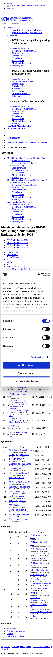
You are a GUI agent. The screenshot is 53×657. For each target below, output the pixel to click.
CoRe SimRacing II (17, 402)
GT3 (9, 259)
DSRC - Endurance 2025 (17, 242)
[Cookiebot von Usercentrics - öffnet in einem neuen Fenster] (38, 274)
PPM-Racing (15, 426)
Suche (9, 3)
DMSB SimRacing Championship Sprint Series (27, 158)
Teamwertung (12, 252)
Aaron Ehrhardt (14, 391)
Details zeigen (37, 357)
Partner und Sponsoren (16, 128)
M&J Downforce (16, 477)
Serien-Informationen (21, 48)
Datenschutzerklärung (16, 631)
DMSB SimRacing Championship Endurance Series (29, 142)
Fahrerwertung (13, 254)
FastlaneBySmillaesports (19, 410)
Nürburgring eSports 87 (19, 454)
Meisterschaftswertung (21, 63)
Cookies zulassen (26, 365)
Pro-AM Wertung (14, 257)
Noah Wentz (21, 400)
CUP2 (9, 262)
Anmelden (11, 8)
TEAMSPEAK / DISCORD (19, 126)
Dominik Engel (14, 406)
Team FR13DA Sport (18, 459)
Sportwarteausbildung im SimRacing (27, 32)
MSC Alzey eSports (17, 388)
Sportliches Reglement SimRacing (26, 30)
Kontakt (41, 6)
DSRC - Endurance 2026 (17, 240)
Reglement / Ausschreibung (24, 51)
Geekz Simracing (16, 491)
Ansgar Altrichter (14, 414)
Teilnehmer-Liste (19, 56)
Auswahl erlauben (26, 373)
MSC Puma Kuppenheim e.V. (22, 450)
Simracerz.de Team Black (20, 464)
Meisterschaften (13, 35)
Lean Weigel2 (13, 436)
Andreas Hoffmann (15, 430)
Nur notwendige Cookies (26, 381)
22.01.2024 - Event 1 (21, 269)
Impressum (11, 629)
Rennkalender (18, 60)
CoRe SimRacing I (17, 496)
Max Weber (23, 391)
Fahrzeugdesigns (19, 65)
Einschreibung (18, 53)
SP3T (9, 264)
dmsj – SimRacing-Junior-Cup (20, 202)
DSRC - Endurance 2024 (17, 245)
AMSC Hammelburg (18, 432)
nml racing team (16, 418)
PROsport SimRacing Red (20, 473)
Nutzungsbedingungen (16, 636)
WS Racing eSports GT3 (19, 514)
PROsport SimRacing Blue (20, 482)
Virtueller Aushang (20, 58)
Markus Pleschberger (16, 422)
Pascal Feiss (13, 400)
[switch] (46, 329)
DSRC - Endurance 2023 (17, 247)
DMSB (10, 28)
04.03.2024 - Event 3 (16, 267)
